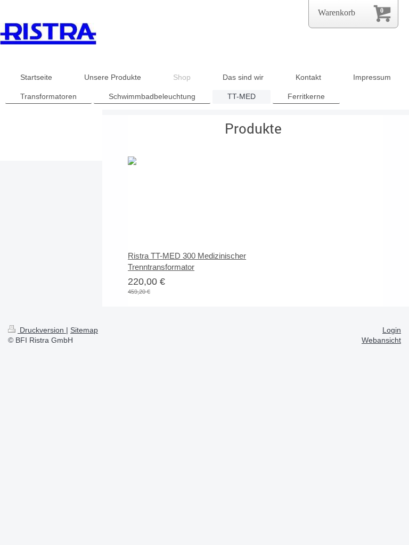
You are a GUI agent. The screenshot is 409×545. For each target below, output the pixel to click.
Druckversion (42, 330)
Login (391, 330)
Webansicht (381, 340)
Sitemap (84, 330)
